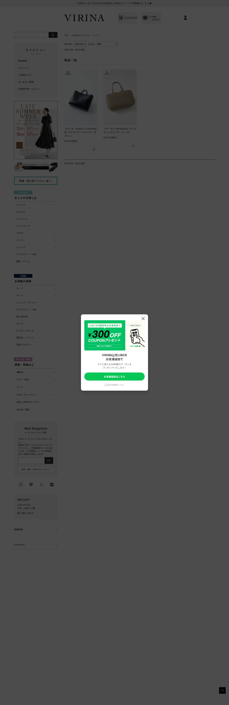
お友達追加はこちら (114, 376)
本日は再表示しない (115, 384)
